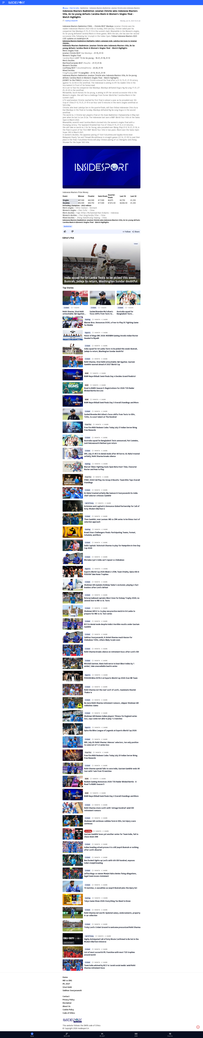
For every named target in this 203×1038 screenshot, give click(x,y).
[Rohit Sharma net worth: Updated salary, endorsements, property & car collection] (73, 912)
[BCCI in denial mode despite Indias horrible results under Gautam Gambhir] (73, 624)
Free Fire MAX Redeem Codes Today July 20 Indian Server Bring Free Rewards (110, 756)
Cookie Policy (68, 1009)
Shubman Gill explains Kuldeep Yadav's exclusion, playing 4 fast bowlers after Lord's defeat (111, 586)
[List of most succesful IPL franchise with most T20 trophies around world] (73, 952)
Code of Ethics (69, 1013)
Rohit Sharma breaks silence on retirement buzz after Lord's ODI (111, 651)
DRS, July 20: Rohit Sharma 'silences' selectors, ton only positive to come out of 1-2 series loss (111, 743)
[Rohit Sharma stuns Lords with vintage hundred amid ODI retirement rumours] (73, 807)
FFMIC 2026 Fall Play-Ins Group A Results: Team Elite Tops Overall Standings (112, 481)
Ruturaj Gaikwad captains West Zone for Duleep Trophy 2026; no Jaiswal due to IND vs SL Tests (111, 599)
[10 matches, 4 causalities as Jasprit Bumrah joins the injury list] (73, 886)
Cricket (136, 244)
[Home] (16, 2)
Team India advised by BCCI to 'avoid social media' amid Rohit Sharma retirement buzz (109, 966)
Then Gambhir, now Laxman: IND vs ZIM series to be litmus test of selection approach (112, 520)
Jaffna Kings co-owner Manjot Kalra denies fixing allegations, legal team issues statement (110, 874)
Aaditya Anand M (71, 21)
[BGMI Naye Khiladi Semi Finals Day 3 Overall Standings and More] (73, 401)
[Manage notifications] (198, 1027)
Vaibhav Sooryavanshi (72, 990)
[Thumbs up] (65, 231)
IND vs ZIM (67, 1036)
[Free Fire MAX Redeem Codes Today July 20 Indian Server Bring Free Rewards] (73, 755)
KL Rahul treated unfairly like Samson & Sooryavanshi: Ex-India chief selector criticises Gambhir (111, 494)
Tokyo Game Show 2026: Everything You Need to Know (107, 901)
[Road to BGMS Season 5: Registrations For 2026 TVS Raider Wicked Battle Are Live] (73, 388)
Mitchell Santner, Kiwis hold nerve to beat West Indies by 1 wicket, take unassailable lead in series (109, 664)
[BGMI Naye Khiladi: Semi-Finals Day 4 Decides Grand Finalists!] (73, 374)
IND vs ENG (67, 980)
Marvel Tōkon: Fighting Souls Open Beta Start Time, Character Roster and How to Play (110, 468)
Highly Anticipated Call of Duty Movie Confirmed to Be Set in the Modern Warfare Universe (111, 940)
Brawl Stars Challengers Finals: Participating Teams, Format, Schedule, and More (110, 533)
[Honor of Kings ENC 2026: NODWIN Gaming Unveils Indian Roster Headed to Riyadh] (73, 335)
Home (65, 977)
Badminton (67, 226)
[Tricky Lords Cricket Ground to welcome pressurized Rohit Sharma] (73, 925)
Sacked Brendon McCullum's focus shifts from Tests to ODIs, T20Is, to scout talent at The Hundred (101, 312)
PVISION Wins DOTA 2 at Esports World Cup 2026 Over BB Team (110, 678)
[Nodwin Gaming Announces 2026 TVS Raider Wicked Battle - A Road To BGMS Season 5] (73, 781)
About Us (66, 1006)
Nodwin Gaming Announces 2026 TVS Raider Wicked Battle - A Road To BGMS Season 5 (110, 782)
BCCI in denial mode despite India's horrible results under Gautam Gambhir (111, 625)
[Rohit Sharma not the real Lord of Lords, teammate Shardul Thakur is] (73, 689)
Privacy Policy (69, 999)
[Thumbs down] (72, 231)
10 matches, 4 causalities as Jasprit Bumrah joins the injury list (110, 888)
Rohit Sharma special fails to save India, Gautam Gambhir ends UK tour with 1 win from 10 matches (112, 769)
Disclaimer (67, 1003)
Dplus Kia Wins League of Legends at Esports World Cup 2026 (110, 730)
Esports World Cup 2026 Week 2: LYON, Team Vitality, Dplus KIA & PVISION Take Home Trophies (111, 572)
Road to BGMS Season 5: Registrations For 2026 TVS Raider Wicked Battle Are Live (109, 389)
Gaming (87, 319)
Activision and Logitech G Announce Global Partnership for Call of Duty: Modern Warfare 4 (111, 507)
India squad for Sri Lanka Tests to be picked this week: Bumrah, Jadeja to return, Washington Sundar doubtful (100, 279)
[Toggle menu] (3, 2)
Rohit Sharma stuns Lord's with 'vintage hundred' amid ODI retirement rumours (109, 809)
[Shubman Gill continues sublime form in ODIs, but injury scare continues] (73, 821)
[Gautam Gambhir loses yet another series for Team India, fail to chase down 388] (73, 834)
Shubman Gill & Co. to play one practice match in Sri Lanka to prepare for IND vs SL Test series (109, 612)
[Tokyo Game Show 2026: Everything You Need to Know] (73, 899)
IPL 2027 (66, 983)
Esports (87, 333)
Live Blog (88, 831)
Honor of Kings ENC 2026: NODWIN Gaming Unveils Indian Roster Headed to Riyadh (111, 336)
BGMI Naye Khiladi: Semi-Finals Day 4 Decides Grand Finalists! (110, 376)
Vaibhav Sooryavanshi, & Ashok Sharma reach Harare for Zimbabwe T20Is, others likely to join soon (108, 638)
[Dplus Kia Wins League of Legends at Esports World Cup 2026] (73, 729)
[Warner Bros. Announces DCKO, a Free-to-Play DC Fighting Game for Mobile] (73, 322)
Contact (66, 996)
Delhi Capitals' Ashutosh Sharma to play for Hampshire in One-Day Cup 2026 (112, 546)
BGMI (86, 373)
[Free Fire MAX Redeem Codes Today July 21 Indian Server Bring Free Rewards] (73, 427)
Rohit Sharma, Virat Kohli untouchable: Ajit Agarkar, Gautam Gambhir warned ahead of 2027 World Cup (74, 312)
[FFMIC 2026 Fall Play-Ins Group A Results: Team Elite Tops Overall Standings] (73, 479)
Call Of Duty (89, 503)
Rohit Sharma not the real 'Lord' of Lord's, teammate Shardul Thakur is (110, 691)
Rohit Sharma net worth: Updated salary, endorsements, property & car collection (112, 914)
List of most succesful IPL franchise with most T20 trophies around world (109, 953)
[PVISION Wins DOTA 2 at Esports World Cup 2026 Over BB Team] (73, 676)
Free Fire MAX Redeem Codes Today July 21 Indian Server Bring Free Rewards (110, 428)
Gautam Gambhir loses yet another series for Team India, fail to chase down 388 (111, 835)
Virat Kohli (67, 987)
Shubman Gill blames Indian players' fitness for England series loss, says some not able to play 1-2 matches (110, 717)
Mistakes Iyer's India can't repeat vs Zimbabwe (104, 560)
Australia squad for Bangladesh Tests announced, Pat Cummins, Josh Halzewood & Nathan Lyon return (128, 312)
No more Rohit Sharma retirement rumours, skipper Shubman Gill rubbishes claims (111, 704)
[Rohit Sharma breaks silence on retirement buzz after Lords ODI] (73, 650)
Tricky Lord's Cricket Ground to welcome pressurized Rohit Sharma (112, 927)
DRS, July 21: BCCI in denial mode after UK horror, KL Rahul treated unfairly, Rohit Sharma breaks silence (112, 454)
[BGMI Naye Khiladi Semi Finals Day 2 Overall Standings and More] (73, 794)
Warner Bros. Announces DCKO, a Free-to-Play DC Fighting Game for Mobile (111, 323)
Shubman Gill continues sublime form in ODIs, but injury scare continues (110, 822)
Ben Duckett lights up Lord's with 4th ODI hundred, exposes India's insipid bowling (109, 861)
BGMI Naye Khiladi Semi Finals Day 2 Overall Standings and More (111, 796)
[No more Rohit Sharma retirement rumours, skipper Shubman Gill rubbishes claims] (73, 702)
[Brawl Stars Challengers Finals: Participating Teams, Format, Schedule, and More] (73, 532)
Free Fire (88, 424)
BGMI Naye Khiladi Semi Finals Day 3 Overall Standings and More (111, 402)
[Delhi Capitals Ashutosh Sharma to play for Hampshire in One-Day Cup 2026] (73, 545)
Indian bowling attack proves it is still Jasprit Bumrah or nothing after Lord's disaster (111, 848)
